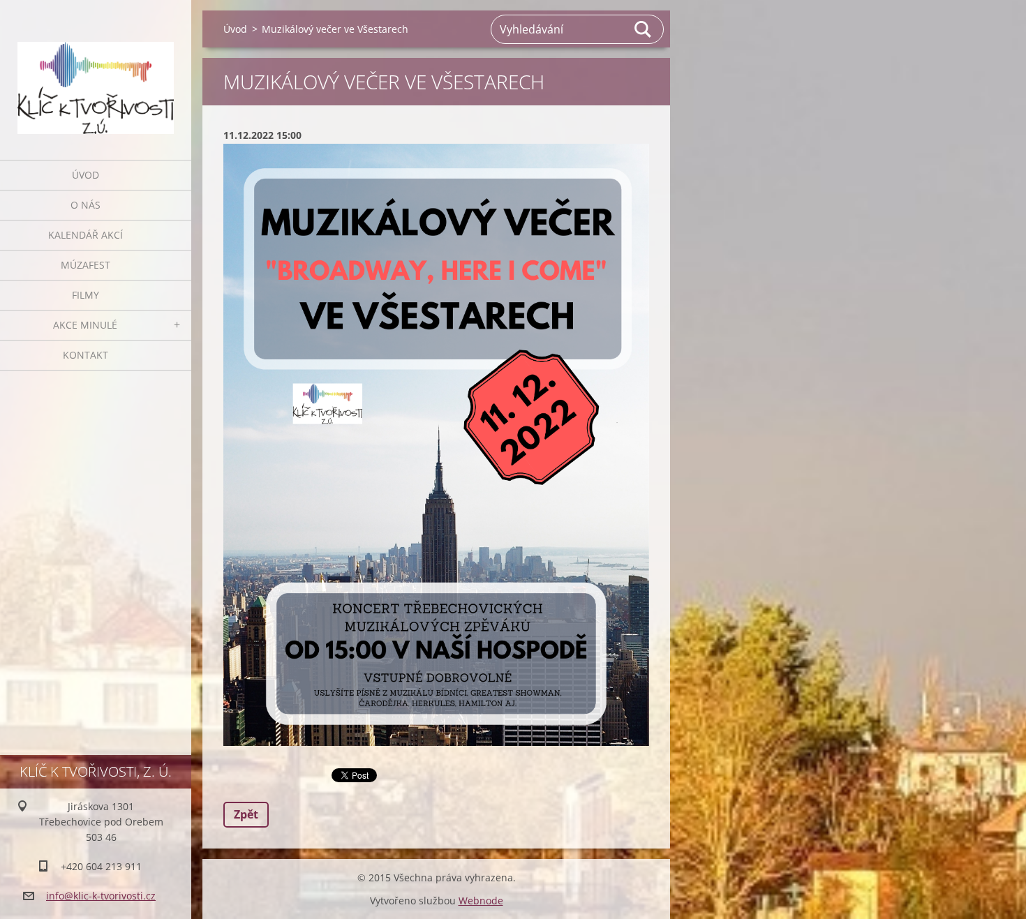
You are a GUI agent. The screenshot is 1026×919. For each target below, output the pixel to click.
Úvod (85, 174)
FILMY (85, 294)
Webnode (481, 900)
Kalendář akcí (85, 234)
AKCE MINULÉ (85, 324)
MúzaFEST (85, 264)
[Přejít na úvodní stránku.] (95, 71)
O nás (85, 204)
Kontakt (85, 354)
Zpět (246, 814)
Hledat (643, 29)
